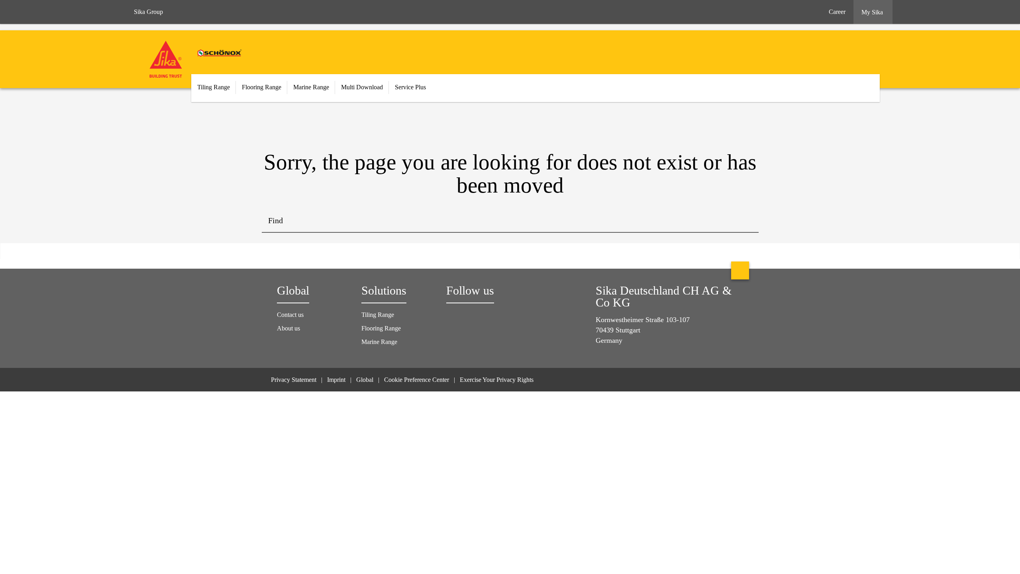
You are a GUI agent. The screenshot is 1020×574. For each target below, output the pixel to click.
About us (288, 328)
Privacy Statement (293, 379)
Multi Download (362, 87)
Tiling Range (377, 314)
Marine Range (379, 341)
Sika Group (148, 11)
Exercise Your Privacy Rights (497, 379)
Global (364, 379)
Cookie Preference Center (416, 379)
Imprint (336, 379)
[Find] (747, 221)
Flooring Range (381, 328)
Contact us (290, 314)
